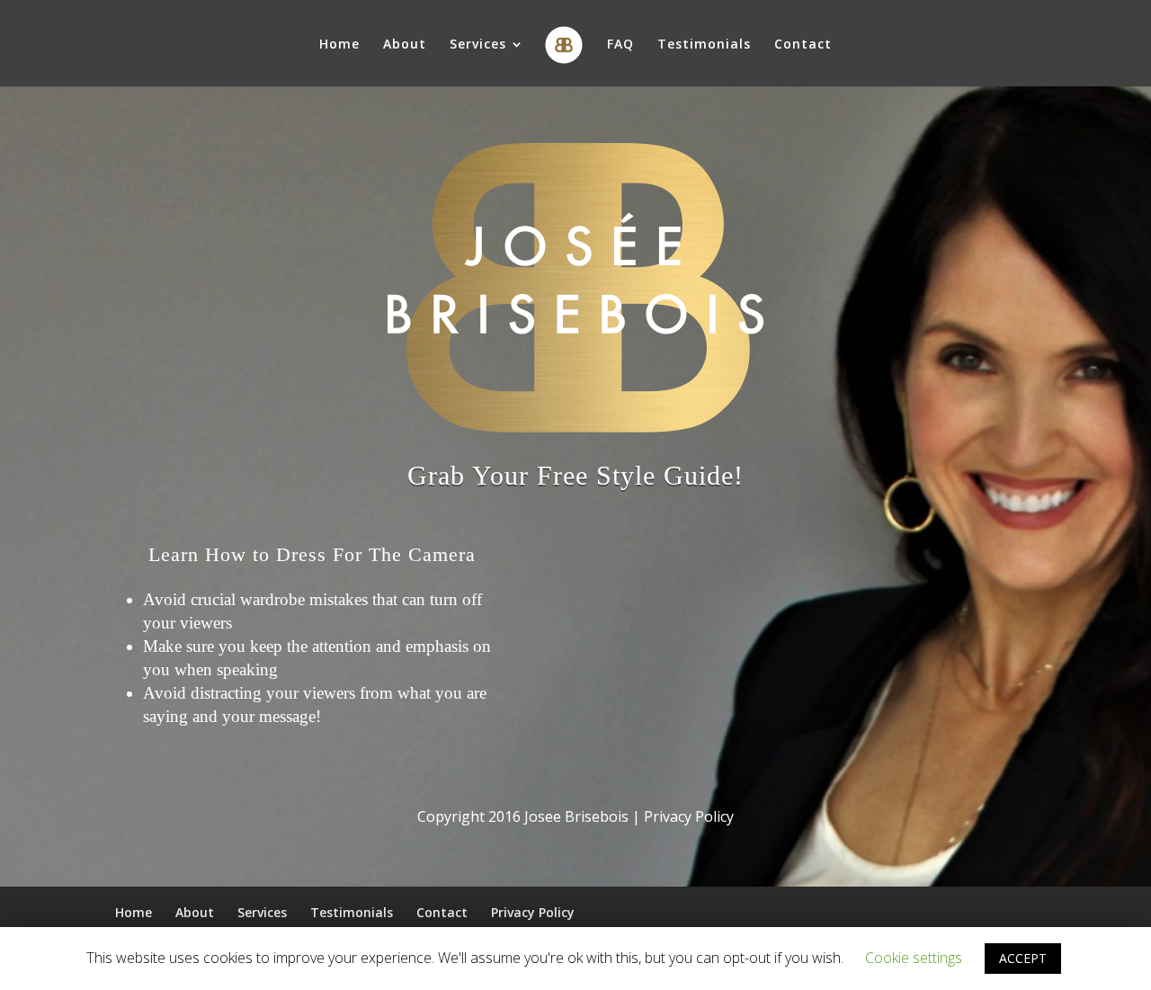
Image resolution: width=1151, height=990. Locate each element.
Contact (803, 45)
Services (478, 45)
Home (339, 45)
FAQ (620, 45)
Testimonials (704, 45)
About (404, 45)
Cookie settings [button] (913, 958)
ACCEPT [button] (1023, 958)
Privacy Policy (533, 912)
